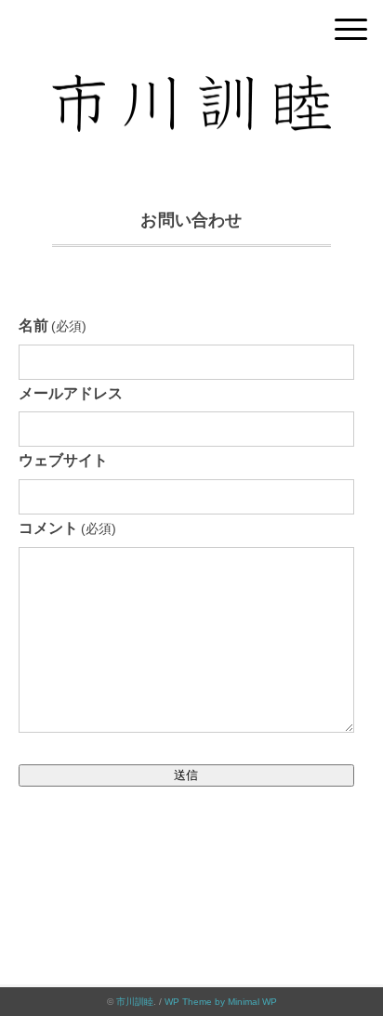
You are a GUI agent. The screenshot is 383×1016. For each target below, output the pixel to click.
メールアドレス (71, 393)
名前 (52, 325)
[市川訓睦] (191, 88)
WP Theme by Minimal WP (221, 1001)
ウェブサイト (63, 460)
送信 (186, 775)
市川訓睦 (134, 1001)
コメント (67, 528)
